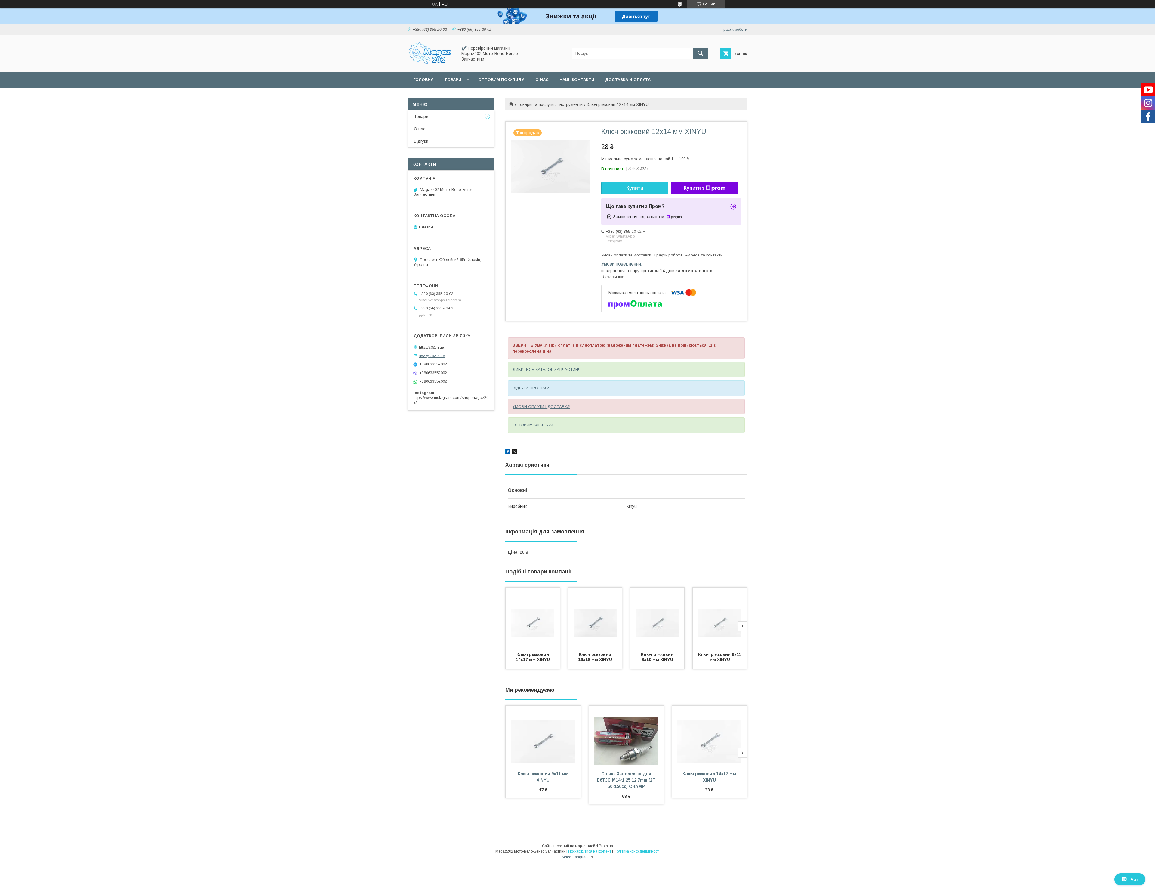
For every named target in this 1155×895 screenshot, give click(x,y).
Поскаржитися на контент (589, 851)
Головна (423, 79)
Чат (1134, 879)
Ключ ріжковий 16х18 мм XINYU (595, 657)
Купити (634, 188)
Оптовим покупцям (501, 79)
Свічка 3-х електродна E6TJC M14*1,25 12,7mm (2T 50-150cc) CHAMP (627, 780)
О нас (542, 79)
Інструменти (570, 104)
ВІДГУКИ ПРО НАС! (531, 388)
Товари (452, 79)
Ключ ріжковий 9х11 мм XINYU (720, 657)
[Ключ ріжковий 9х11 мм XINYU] (720, 618)
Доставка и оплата (628, 79)
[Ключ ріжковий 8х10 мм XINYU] (657, 618)
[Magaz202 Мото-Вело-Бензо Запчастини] (431, 64)
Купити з (694, 188)
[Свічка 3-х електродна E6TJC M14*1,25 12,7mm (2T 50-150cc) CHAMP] (626, 736)
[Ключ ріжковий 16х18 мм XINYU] (595, 618)
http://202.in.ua (431, 347)
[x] (514, 452)
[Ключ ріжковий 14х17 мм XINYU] (533, 618)
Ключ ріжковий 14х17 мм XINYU (533, 657)
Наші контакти (576, 79)
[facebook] (507, 452)
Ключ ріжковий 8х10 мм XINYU (658, 657)
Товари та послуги (535, 104)
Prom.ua (606, 846)
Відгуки (421, 141)
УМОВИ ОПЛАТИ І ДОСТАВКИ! (541, 406)
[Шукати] (700, 53)
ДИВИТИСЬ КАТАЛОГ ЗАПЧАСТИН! (546, 369)
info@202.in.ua (432, 355)
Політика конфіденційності (637, 851)
